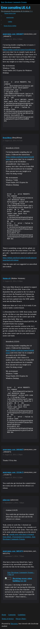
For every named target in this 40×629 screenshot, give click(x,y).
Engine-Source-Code (10, 13)
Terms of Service (8, 619)
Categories (12, 615)
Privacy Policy (21, 619)
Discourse (14, 624)
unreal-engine (10, 17)
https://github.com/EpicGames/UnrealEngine (19, 50)
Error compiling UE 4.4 (15, 7)
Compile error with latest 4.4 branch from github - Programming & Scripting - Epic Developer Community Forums (19, 536)
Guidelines (21, 615)
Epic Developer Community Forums (14, 2)
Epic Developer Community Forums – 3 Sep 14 (20, 573)
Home (4, 615)
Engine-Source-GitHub (10, 26)
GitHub (10, 21)
